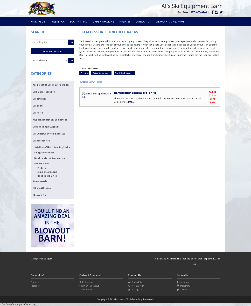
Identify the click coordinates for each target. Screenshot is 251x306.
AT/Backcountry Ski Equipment (50, 119)
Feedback (58, 21)
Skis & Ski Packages (44, 91)
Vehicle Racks (42, 163)
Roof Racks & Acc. (47, 175)
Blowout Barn (40, 195)
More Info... (128, 101)
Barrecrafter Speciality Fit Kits (135, 93)
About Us (35, 282)
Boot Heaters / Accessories (49, 158)
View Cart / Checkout (170, 21)
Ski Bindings (39, 98)
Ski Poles (38, 112)
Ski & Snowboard (47, 171)
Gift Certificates (42, 188)
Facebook (184, 282)
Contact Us (143, 21)
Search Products (86, 289)
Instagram (185, 285)
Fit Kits (41, 167)
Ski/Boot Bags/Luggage (46, 126)
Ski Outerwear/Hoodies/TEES (49, 133)
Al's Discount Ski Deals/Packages (51, 84)
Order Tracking (103, 21)
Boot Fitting (78, 21)
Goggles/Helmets (44, 152)
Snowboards (40, 181)
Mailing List (39, 21)
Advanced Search (52, 51)
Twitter (183, 289)
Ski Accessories (41, 140)
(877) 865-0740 (198, 12)
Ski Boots (38, 105)
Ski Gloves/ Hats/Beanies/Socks (52, 147)
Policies (124, 21)
